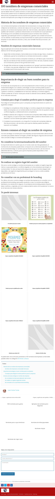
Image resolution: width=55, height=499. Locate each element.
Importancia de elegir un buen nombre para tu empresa (18, 371)
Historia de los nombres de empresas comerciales (17, 366)
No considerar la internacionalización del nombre (18, 378)
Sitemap (35, 494)
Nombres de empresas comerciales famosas (17, 369)
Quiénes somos (28, 494)
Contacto (21, 494)
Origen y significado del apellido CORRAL (43, 397)
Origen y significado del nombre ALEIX (11, 397)
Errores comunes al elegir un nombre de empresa (16, 376)
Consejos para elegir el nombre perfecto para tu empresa (20, 373)
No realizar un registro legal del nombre (15, 380)
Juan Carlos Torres (13, 390)
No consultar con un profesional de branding (17, 382)
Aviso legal (3, 494)
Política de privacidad (12, 494)
